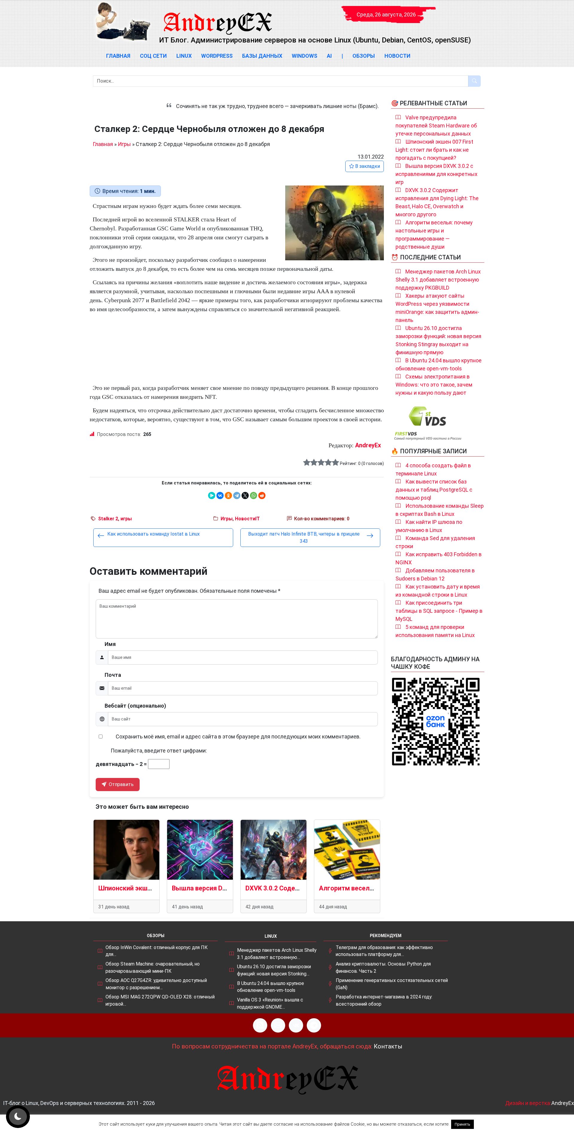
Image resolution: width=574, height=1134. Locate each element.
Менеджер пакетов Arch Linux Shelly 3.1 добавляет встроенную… (276, 953)
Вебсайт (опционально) (135, 706)
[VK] (296, 1025)
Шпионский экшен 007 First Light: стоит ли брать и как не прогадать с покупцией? (434, 150)
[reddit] (261, 495)
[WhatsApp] (253, 495)
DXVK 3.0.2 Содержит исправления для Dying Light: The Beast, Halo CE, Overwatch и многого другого (437, 202)
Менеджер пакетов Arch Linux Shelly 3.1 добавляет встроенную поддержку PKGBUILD (438, 279)
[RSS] (260, 1025)
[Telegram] (236, 495)
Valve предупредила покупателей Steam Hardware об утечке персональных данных (436, 125)
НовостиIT (247, 519)
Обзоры (363, 56)
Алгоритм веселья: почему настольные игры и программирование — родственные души (434, 234)
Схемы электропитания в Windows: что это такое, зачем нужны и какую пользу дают (434, 384)
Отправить (121, 784)
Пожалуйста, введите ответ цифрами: (159, 750)
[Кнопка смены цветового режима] (18, 1116)
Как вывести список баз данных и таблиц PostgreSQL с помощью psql (434, 489)
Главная (118, 56)
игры (126, 519)
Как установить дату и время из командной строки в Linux (438, 590)
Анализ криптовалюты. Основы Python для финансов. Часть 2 (383, 967)
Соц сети (153, 56)
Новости (397, 56)
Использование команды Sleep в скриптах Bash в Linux (440, 510)
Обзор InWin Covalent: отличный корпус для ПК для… (156, 951)
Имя (110, 644)
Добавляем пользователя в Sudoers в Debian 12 (435, 574)
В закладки (367, 166)
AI (329, 56)
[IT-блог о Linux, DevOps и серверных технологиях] (122, 21)
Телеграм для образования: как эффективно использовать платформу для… (384, 951)
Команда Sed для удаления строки (435, 542)
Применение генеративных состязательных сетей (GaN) (392, 984)
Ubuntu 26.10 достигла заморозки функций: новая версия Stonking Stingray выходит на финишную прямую (438, 340)
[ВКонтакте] (220, 495)
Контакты (388, 1046)
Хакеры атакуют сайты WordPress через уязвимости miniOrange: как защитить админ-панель (437, 308)
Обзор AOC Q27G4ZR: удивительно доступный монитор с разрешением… (156, 984)
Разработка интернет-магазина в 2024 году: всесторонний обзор (384, 1000)
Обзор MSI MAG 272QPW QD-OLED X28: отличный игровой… (160, 1000)
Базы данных (262, 56)
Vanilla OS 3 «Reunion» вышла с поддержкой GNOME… (270, 1003)
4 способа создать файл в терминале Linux (433, 469)
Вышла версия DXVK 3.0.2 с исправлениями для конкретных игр (436, 174)
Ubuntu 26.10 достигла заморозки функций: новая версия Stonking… (274, 970)
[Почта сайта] (278, 1025)
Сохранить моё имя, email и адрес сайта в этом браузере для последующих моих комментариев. (238, 736)
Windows (304, 56)
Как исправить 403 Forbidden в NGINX (439, 558)
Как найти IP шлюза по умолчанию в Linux (429, 526)
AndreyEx (368, 445)
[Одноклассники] (228, 495)
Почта (113, 675)
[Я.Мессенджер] (211, 495)
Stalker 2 (108, 519)
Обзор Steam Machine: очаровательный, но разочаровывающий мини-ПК (153, 967)
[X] (245, 495)
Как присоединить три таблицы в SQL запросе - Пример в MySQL (439, 611)
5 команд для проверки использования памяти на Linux (435, 631)
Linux (184, 56)
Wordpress (217, 56)
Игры (124, 144)
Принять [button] (462, 1124)
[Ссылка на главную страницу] (217, 18)
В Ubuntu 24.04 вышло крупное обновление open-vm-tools (439, 364)
